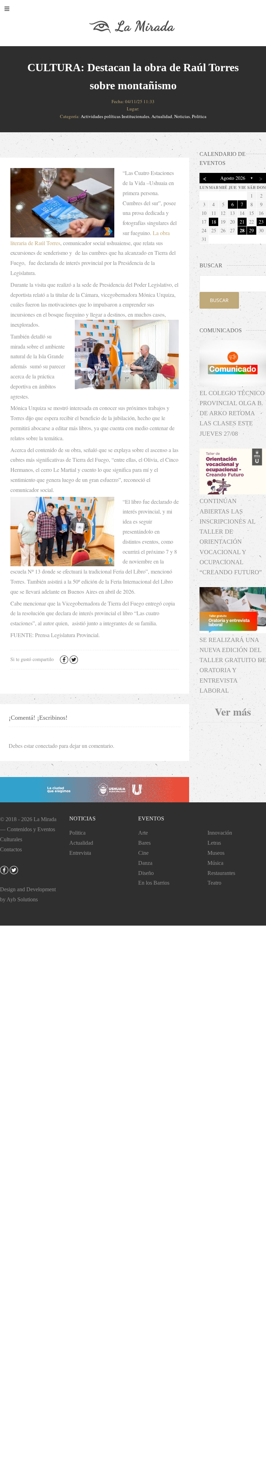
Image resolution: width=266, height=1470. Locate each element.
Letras (214, 843)
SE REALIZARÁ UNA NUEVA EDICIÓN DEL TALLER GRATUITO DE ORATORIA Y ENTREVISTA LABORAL (233, 665)
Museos (215, 853)
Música (215, 863)
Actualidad (161, 116)
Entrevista (80, 853)
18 (213, 221)
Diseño (146, 873)
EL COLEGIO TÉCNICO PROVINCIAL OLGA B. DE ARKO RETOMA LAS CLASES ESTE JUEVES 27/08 (232, 413)
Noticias (182, 116)
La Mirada (45, 819)
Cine (143, 853)
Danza (145, 863)
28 (242, 230)
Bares (144, 843)
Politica (199, 116)
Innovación (219, 833)
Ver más (233, 711)
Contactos (11, 849)
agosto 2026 (232, 178)
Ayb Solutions (22, 899)
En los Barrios (153, 883)
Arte (143, 833)
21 (242, 221)
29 (251, 230)
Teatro (214, 883)
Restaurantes (221, 873)
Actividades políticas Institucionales (115, 116)
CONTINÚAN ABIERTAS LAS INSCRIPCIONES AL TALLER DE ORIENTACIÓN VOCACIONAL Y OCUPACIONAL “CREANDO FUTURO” (231, 537)
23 (261, 221)
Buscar (219, 300)
